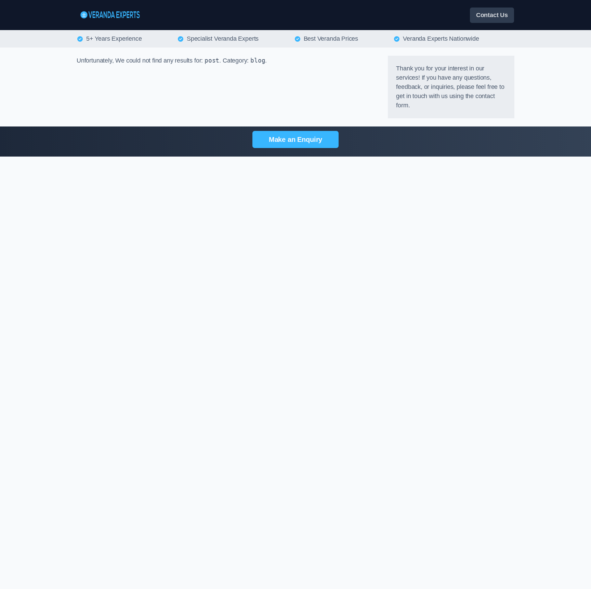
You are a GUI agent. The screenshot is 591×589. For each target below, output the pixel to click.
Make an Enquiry (295, 139)
